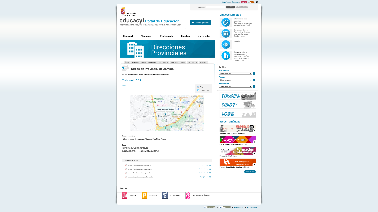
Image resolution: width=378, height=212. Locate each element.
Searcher (201, 7)
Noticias (237, 41)
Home (125, 74)
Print (201, 87)
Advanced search (242, 7)
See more (250, 171)
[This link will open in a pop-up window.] (257, 2)
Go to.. (253, 73)
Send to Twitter (205, 90)
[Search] (230, 7)
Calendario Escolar (241, 30)
